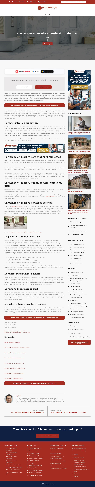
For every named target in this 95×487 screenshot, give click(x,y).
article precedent (38, 410)
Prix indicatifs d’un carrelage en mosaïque (15, 353)
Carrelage (47, 44)
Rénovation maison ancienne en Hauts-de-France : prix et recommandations (77, 191)
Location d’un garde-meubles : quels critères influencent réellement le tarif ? (79, 212)
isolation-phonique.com (79, 448)
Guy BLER (18, 396)
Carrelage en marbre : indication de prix (14, 368)
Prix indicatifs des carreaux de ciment (14, 363)
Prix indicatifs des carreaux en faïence (14, 358)
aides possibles (50, 196)
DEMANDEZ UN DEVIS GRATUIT (47, 436)
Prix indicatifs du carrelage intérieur (13, 378)
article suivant (56, 410)
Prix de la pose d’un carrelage (12, 342)
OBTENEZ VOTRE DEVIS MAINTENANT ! (73, 2)
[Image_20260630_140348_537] (34, 152)
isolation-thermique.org (79, 451)
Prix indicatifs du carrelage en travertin (14, 373)
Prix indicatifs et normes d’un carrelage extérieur (16, 347)
